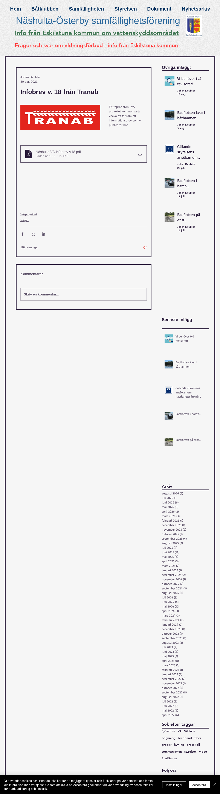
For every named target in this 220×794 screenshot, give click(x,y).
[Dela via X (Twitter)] (33, 234)
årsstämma (169, 758)
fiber (197, 738)
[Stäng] (214, 785)
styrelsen (190, 752)
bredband (185, 738)
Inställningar (174, 785)
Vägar (24, 220)
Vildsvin (189, 731)
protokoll (193, 745)
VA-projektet (28, 214)
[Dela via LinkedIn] (43, 234)
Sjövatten (168, 731)
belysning (168, 738)
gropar (166, 745)
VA (180, 731)
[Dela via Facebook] (22, 234)
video (203, 752)
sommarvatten (172, 752)
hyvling (179, 745)
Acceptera (199, 785)
